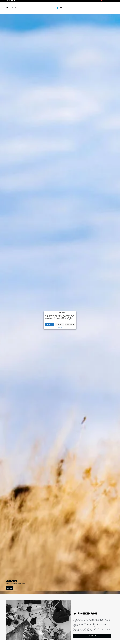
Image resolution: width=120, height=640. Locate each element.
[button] (1, 302)
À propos (14, 7)
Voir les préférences (69, 324)
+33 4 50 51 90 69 (10, 0)
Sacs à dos (8, 7)
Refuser (59, 324)
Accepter (49, 324)
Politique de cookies (59, 327)
